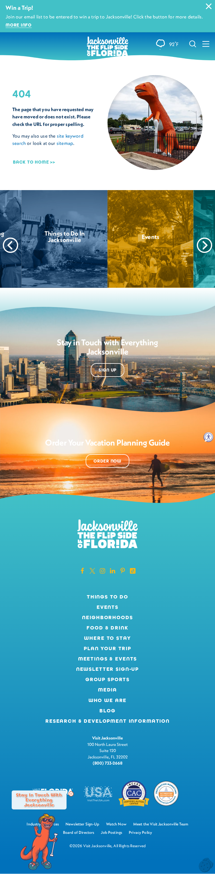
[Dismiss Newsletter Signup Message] (71, 793)
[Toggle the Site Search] (192, 43)
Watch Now (116, 824)
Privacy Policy (140, 832)
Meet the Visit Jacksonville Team (160, 824)
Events (107, 607)
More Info (19, 25)
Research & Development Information (107, 721)
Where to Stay (107, 638)
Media (107, 690)
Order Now (107, 461)
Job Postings (111, 832)
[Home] (107, 46)
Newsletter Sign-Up (107, 669)
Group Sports (107, 679)
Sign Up (108, 370)
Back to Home (31, 162)
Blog (107, 711)
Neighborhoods (107, 617)
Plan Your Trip (107, 648)
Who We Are (107, 700)
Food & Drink (107, 628)
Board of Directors (78, 832)
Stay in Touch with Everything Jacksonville (39, 800)
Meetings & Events (107, 659)
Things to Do (107, 597)
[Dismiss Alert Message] (208, 6)
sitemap (65, 143)
